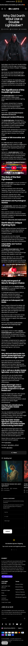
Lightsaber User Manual (5, 587)
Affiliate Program (20, 594)
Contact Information (4, 599)
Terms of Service (20, 592)
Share (15, 452)
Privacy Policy (11, 506)
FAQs (2, 593)
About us (3, 595)
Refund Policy (19, 587)
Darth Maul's (5, 286)
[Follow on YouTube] (17, 624)
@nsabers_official (13, 445)
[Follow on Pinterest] (13, 624)
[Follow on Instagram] (10, 624)
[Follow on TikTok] (21, 624)
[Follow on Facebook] (2, 624)
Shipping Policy (19, 589)
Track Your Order (6, 602)
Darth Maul (4, 64)
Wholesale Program (20, 597)
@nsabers (8, 442)
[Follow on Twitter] (6, 624)
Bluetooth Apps (5, 590)
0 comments (24, 29)
